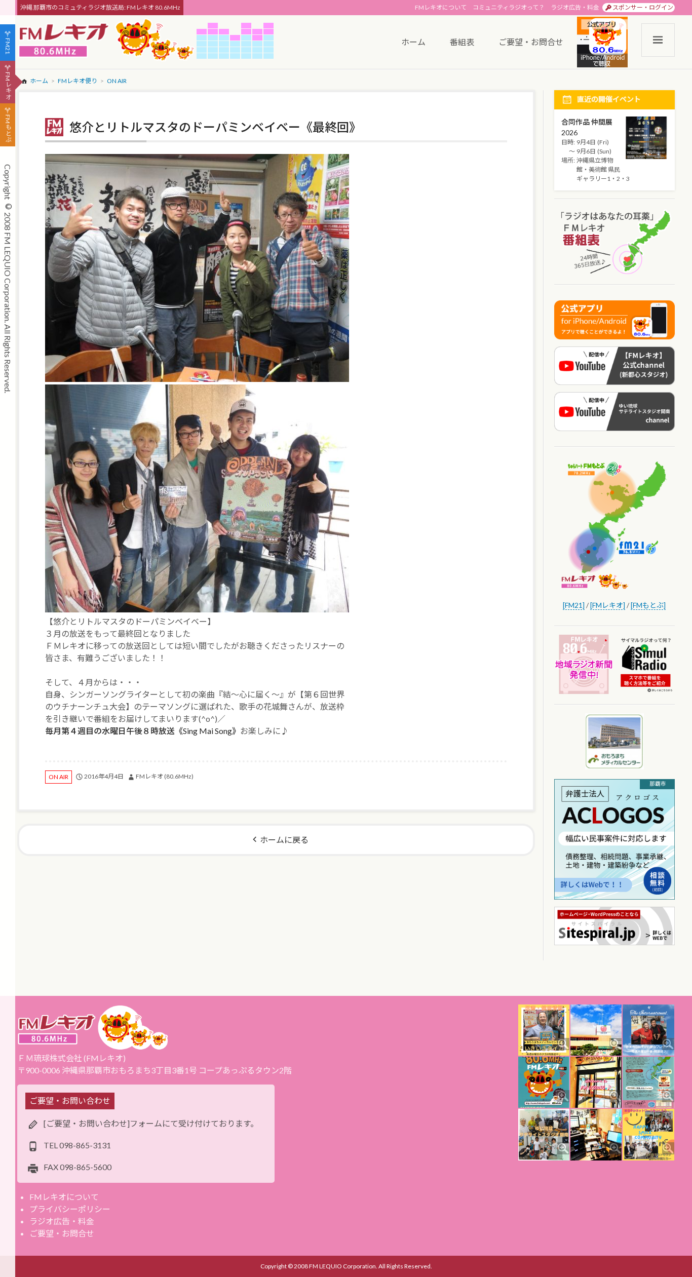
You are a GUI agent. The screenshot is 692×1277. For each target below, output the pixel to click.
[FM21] (574, 605)
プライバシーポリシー (69, 1209)
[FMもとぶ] (648, 605)
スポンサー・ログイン (642, 7)
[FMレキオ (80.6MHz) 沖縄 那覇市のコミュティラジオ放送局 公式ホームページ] (107, 41)
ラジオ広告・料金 (575, 7)
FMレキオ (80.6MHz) (165, 776)
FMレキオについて (441, 7)
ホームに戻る (284, 839)
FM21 (8, 46)
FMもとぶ (8, 128)
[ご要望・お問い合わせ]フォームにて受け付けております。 (151, 1123)
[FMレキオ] (607, 605)
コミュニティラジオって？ (509, 7)
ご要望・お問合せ (61, 1233)
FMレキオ (8, 85)
